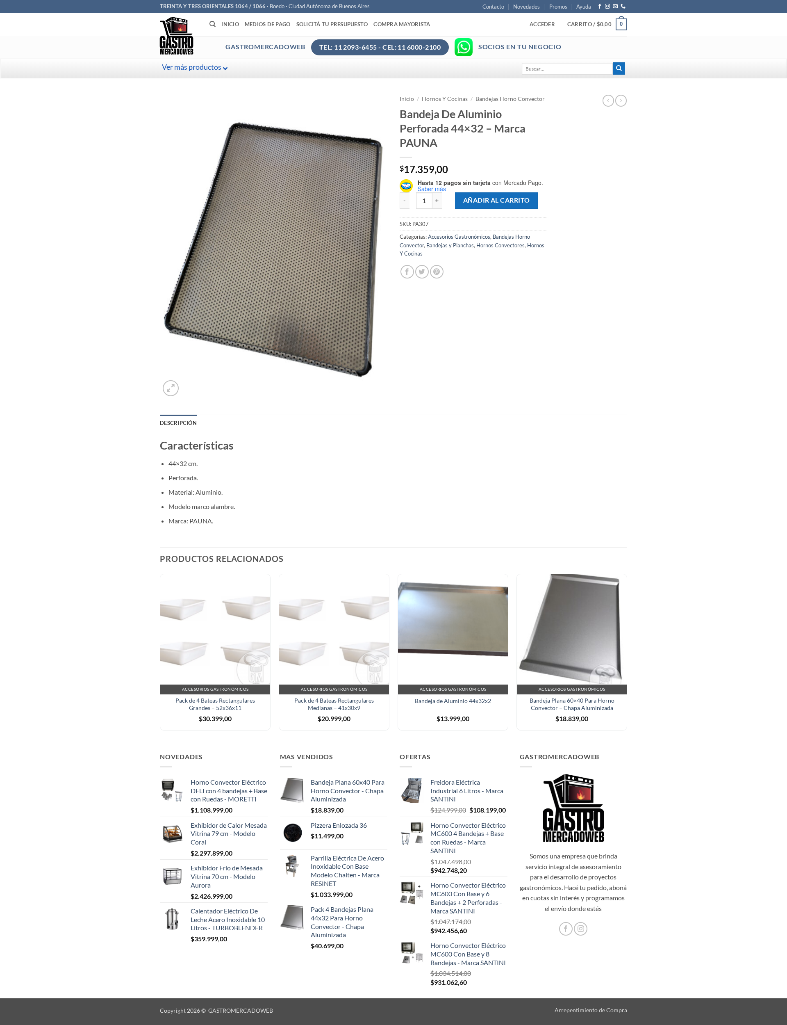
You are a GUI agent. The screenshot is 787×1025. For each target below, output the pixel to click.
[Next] (627, 655)
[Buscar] (212, 24)
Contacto (493, 6)
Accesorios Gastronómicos (459, 236)
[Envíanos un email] (615, 6)
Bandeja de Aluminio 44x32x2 (453, 700)
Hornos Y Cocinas (445, 99)
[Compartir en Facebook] (407, 272)
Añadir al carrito (496, 200)
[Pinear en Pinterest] (437, 272)
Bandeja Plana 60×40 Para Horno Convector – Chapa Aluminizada (572, 704)
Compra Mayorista (401, 24)
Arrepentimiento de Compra (591, 1010)
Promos (558, 6)
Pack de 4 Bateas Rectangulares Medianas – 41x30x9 (334, 704)
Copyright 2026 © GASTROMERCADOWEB (216, 1010)
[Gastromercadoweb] (209, 36)
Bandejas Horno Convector (510, 99)
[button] (542, 24)
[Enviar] (619, 68)
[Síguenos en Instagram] (607, 6)
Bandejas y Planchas (450, 245)
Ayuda (583, 6)
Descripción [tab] (178, 423)
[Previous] (160, 655)
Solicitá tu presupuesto (332, 24)
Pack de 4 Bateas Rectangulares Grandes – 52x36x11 (215, 704)
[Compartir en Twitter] (422, 272)
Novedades (526, 6)
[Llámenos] (623, 6)
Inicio (230, 24)
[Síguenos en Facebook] (599, 6)
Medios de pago (268, 24)
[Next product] (608, 100)
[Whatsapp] (464, 47)
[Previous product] (621, 100)
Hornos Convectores (500, 245)
